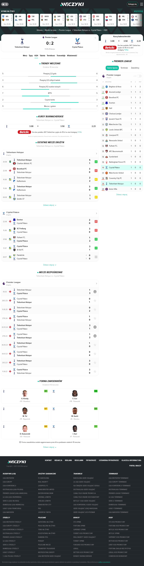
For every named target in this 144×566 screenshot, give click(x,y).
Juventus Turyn (44, 512)
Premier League (65, 30)
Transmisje (61, 55)
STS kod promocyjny (117, 522)
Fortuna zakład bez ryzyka (120, 548)
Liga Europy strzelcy (11, 526)
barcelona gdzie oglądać (83, 478)
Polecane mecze (44, 545)
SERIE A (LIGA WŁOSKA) (11, 501)
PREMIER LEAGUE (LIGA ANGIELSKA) (15, 493)
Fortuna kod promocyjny (119, 526)
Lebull (75, 548)
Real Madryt (43, 482)
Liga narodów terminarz (118, 512)
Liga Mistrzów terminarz (118, 478)
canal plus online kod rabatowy (86, 497)
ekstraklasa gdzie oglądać (84, 489)
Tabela (42, 55)
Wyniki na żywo (8, 11)
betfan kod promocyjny (118, 541)
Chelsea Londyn (44, 501)
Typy (31, 55)
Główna (39, 30)
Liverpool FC (43, 486)
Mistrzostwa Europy (46, 552)
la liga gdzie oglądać (81, 482)
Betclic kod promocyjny (118, 529)
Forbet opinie (78, 541)
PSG (39, 508)
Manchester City (44, 505)
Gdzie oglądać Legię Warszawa (85, 508)
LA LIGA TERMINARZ (115, 497)
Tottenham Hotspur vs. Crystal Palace (88, 30)
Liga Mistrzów (8, 478)
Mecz (25, 55)
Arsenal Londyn (44, 497)
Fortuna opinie (79, 526)
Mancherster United (46, 489)
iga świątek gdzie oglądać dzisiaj (86, 486)
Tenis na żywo (43, 529)
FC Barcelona (43, 478)
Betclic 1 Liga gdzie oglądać (84, 501)
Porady (41, 541)
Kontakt (48, 460)
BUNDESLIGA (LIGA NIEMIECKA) (13, 505)
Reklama (68, 460)
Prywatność (91, 460)
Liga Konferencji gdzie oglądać (85, 505)
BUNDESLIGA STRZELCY (11, 548)
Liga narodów (8, 512)
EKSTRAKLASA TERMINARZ (118, 489)
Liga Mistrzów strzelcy (12, 522)
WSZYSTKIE (138, 11)
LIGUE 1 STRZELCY (9, 552)
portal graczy (135, 465)
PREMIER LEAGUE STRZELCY (12, 537)
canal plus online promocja (84, 493)
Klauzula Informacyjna (131, 460)
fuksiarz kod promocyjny (83, 545)
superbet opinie (79, 529)
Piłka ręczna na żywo (46, 526)
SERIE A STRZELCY (9, 545)
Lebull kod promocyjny (118, 552)
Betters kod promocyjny (83, 552)
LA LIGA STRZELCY (9, 541)
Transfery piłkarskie (46, 548)
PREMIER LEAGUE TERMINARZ (119, 493)
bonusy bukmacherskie (82, 556)
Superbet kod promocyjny (119, 537)
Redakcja (58, 460)
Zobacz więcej (121, 194)
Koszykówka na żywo (46, 533)
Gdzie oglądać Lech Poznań (84, 512)
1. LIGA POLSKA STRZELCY (12, 556)
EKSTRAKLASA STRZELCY (11, 533)
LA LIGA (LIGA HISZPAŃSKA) (12, 497)
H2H (36, 55)
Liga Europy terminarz (118, 482)
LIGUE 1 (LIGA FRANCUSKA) (12, 508)
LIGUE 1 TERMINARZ (115, 508)
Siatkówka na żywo (45, 522)
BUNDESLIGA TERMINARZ (117, 505)
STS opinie (77, 522)
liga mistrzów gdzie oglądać (49, 556)
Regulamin (79, 460)
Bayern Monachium (45, 493)
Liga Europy (7, 482)
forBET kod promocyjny (83, 533)
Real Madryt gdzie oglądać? (84, 537)
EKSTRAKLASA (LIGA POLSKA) (13, 489)
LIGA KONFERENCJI (9, 486)
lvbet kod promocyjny (118, 545)
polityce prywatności (104, 562)
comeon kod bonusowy (118, 556)
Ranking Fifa (43, 537)
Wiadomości (72, 55)
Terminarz (51, 55)
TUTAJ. (80, 132)
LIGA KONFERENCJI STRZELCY (13, 529)
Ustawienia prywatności (109, 460)
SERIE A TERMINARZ (116, 501)
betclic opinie (114, 533)
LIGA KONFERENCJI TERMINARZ (119, 486)
